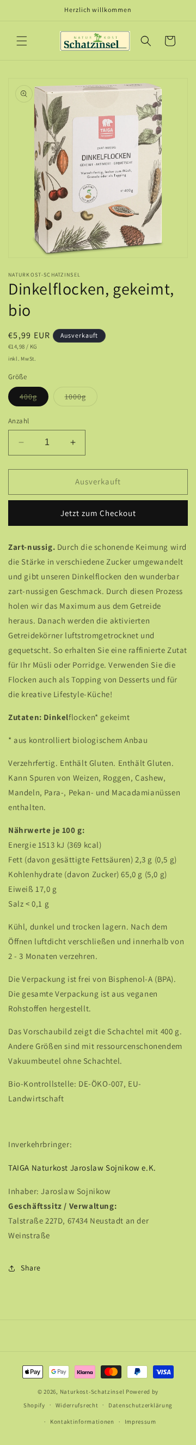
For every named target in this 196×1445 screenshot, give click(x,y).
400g (34, 398)
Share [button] (31, 1268)
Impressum (140, 1421)
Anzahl (18, 420)
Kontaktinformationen (82, 1421)
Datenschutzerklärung (140, 1405)
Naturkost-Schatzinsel (92, 1391)
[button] (22, 41)
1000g (81, 398)
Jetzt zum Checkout (98, 513)
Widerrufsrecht (77, 1405)
